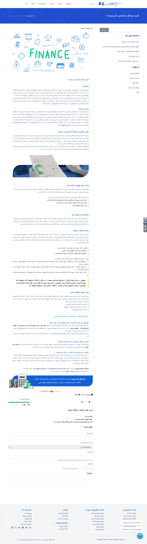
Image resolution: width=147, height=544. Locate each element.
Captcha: (90, 464)
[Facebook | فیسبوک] (30, 527)
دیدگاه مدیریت (28, 521)
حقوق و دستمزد (74, 328)
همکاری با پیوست (27, 516)
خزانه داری (44, 325)
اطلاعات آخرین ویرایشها (129, 519)
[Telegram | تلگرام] (22, 527)
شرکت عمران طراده (134, 56)
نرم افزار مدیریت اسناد (98, 521)
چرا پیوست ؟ (28, 513)
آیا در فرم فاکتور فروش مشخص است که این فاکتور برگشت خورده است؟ (73, 422)
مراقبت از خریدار (131, 513)
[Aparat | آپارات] (12, 527)
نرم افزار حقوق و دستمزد (97, 519)
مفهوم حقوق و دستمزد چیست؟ (83, 419)
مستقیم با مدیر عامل (26, 524)
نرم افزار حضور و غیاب (98, 524)
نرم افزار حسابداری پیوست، (81, 369)
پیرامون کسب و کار (134, 88)
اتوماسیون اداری (134, 73)
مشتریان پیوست (63, 526)
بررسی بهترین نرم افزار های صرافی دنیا (128, 61)
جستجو (104, 30)
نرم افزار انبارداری (99, 529)
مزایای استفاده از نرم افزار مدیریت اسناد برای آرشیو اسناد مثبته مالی (121, 47)
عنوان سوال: (89, 433)
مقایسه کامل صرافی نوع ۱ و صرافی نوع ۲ (128, 51)
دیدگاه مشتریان (64, 529)
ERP (138, 92)
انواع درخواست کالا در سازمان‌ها (130, 42)
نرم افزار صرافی (100, 527)
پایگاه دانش (65, 516)
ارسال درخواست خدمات (129, 516)
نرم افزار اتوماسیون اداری (97, 513)
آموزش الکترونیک (63, 513)
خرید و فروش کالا (34, 325)
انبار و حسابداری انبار (23, 325)
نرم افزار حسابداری (99, 516)
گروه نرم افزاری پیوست (29, 16)
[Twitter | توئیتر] (26, 527)
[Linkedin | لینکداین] (19, 527)
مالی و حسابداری (134, 78)
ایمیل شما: (90, 452)
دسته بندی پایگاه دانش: (86, 443)
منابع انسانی (135, 83)
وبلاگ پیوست (28, 519)
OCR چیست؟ (88, 416)
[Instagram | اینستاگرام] (15, 527)
